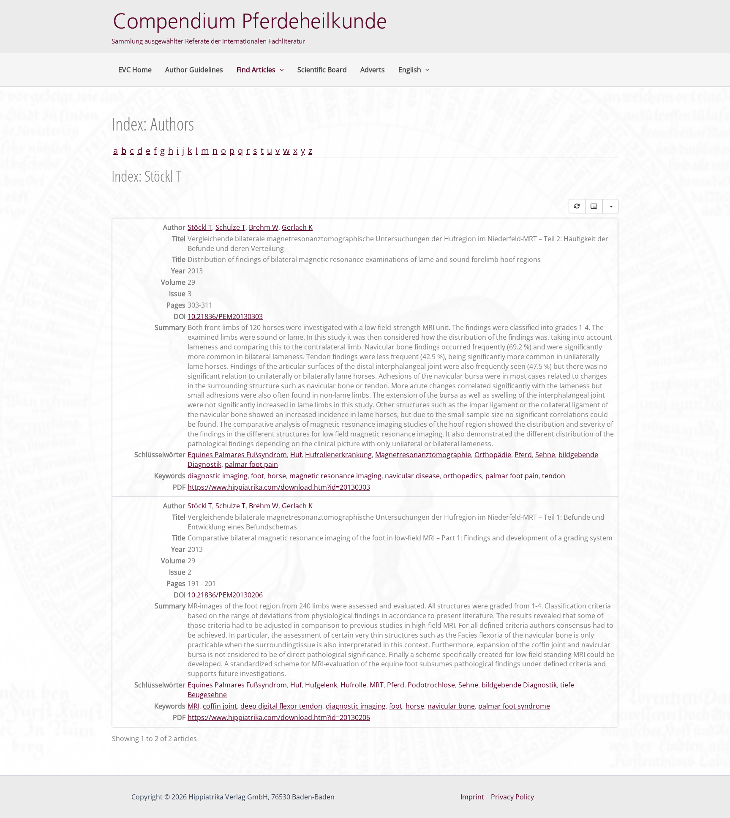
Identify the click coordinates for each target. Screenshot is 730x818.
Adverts (372, 69)
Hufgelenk (321, 685)
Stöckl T (200, 227)
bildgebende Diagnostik (519, 685)
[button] (279, 70)
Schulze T (230, 227)
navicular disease (412, 475)
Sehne (545, 454)
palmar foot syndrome (514, 706)
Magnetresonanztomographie (423, 454)
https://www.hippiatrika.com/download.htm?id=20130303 (279, 487)
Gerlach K (297, 227)
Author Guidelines (194, 69)
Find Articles (256, 69)
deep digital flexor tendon (281, 706)
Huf (296, 454)
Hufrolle (353, 685)
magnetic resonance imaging (335, 475)
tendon (553, 475)
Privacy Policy (512, 797)
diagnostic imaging (218, 475)
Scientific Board (322, 69)
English (409, 69)
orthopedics (462, 475)
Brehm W (263, 227)
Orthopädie (492, 454)
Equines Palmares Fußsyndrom (237, 454)
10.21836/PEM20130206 (225, 595)
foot (257, 475)
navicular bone (451, 706)
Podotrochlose (431, 685)
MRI (193, 706)
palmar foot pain (251, 464)
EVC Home (135, 69)
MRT (377, 685)
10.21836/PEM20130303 (225, 316)
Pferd (523, 454)
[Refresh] (577, 206)
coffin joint (220, 706)
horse (276, 475)
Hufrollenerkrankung (338, 454)
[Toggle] (594, 206)
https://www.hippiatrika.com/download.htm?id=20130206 (279, 717)
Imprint (472, 797)
